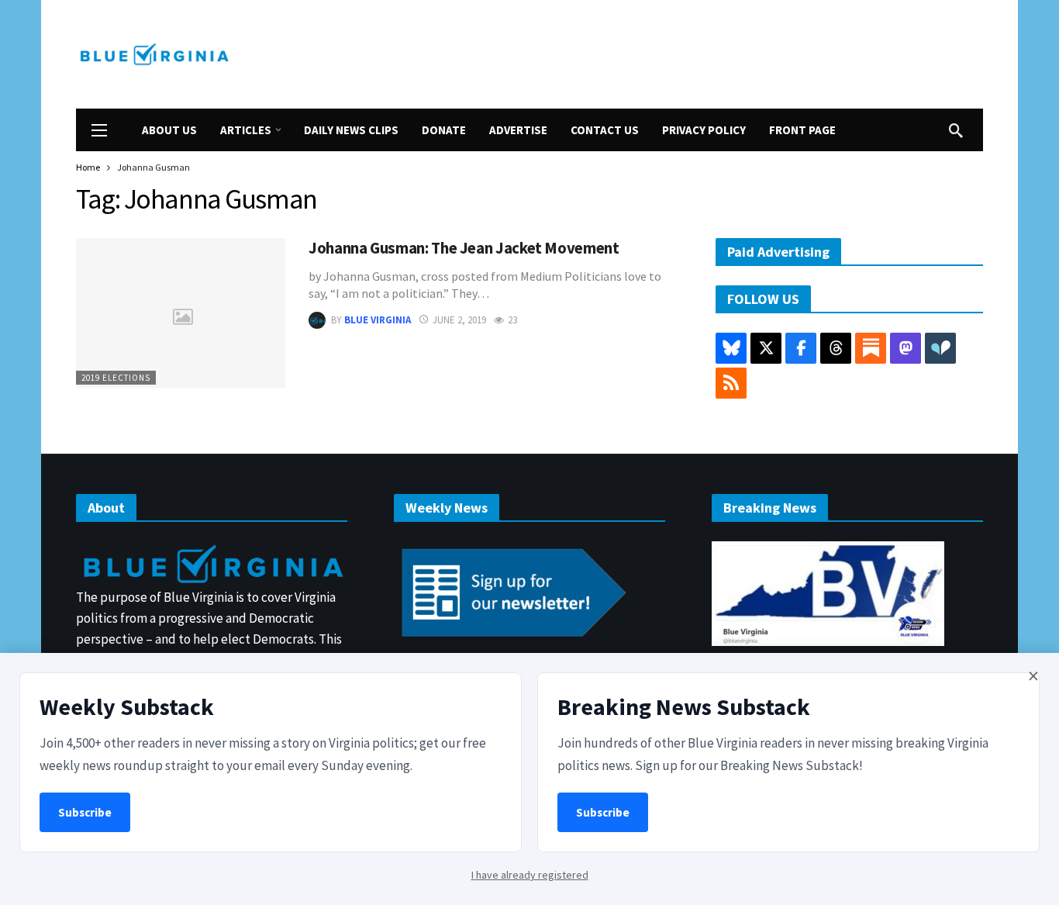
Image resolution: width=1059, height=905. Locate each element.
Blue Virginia (377, 319)
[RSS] (731, 383)
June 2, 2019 (459, 319)
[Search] (956, 130)
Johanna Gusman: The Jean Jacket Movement (464, 248)
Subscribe (85, 812)
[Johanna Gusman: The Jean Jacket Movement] (180, 313)
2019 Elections (115, 377)
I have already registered (529, 875)
